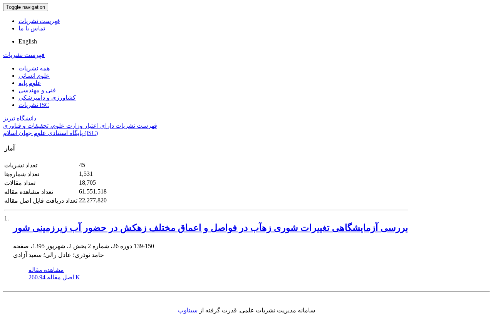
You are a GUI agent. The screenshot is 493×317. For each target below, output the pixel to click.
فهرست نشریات (39, 21)
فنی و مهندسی (37, 90)
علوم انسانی (34, 75)
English (27, 41)
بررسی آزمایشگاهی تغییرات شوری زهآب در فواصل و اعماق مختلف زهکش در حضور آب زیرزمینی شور (210, 228)
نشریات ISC (33, 105)
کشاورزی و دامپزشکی (47, 97)
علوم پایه (29, 83)
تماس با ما (31, 28)
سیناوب (188, 310)
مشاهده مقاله (46, 270)
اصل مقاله (54, 277)
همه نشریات (34, 68)
